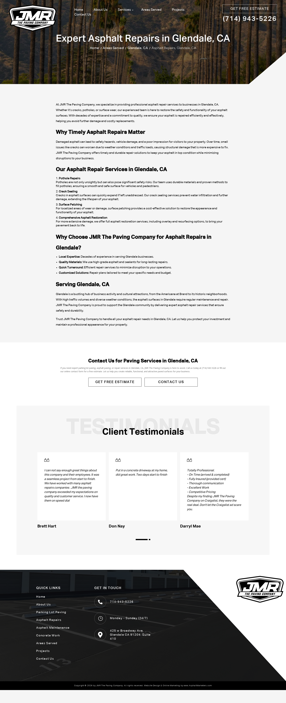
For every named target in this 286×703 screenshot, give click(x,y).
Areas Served (151, 9)
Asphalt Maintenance (53, 627)
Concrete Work (48, 635)
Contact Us (82, 14)
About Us (100, 9)
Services (124, 9)
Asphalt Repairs (48, 620)
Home (78, 9)
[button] (142, 539)
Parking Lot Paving (51, 612)
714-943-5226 (121, 601)
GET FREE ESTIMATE (249, 9)
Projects (178, 9)
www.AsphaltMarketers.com (198, 686)
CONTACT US (171, 382)
